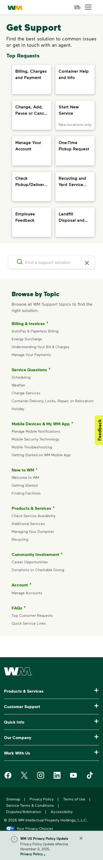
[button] (88, 7)
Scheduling (21, 377)
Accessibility (62, 811)
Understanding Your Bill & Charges (40, 346)
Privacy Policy (31, 854)
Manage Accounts (27, 593)
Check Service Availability (33, 515)
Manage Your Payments (31, 354)
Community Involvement (35, 554)
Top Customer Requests (32, 615)
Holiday (18, 408)
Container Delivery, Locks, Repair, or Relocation (52, 401)
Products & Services (31, 508)
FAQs (17, 608)
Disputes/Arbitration (23, 811)
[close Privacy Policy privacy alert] (81, 838)
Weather (18, 385)
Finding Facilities (26, 493)
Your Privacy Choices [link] (35, 828)
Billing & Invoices (28, 323)
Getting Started (25, 485)
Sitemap (13, 799)
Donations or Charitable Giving (38, 569)
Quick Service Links (29, 623)
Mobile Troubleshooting (32, 447)
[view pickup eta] (77, 7)
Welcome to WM (25, 477)
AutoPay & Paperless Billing (35, 331)
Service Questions (29, 370)
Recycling (20, 539)
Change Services (26, 393)
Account (20, 585)
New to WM (23, 470)
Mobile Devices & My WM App (41, 424)
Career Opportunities (30, 562)
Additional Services (28, 523)
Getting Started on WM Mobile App (41, 455)
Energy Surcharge (27, 339)
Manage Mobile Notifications (36, 431)
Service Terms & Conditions (30, 805)
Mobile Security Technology (35, 439)
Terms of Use (74, 799)
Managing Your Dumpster (33, 531)
